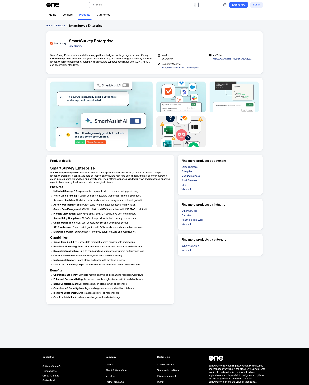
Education (187, 215)
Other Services (189, 211)
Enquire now (238, 5)
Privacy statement (166, 376)
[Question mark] (225, 5)
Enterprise (187, 171)
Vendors (68, 15)
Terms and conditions (168, 370)
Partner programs (115, 382)
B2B (184, 185)
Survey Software (190, 246)
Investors (110, 376)
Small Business (189, 180)
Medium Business (191, 176)
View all (186, 189)
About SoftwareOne (116, 370)
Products (84, 15)
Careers (110, 365)
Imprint (160, 382)
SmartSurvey (75, 46)
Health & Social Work (192, 220)
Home (52, 15)
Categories (103, 15)
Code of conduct (166, 365)
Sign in (256, 5)
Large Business (189, 167)
